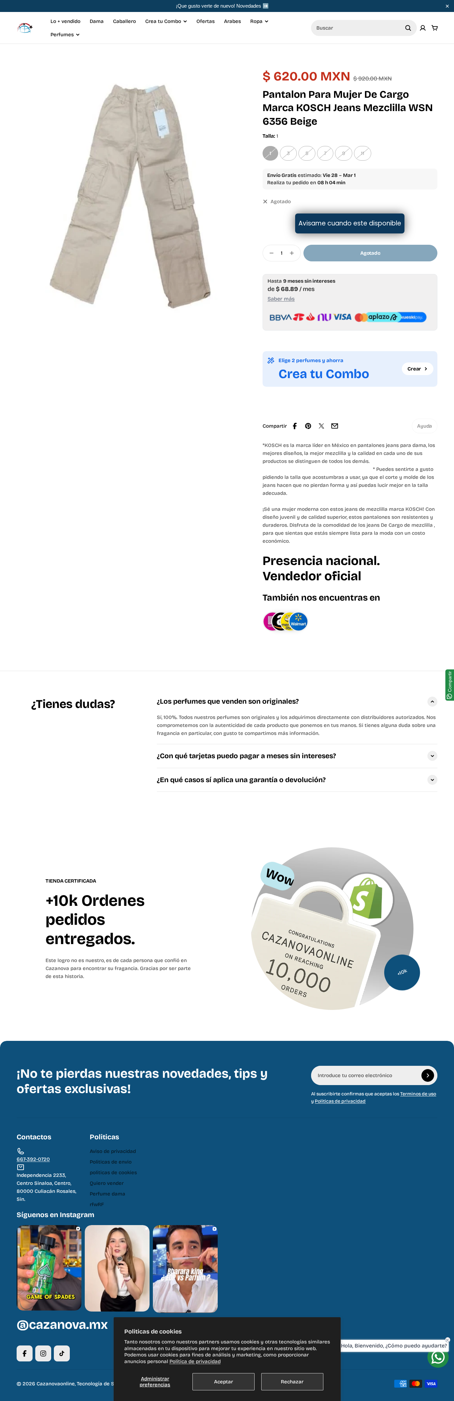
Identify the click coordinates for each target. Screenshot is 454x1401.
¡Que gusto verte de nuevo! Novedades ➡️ (222, 6)
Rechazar (292, 1382)
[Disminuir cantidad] (270, 253)
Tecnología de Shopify (103, 1384)
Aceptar (223, 1382)
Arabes (232, 21)
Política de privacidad (195, 1361)
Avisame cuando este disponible (349, 223)
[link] (424, 426)
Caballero (124, 21)
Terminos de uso (418, 1094)
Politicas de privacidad (340, 1101)
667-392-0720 (33, 1159)
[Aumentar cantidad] (294, 253)
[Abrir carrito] (435, 28)
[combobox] (364, 28)
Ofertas (205, 21)
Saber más (281, 299)
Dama (97, 21)
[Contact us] (438, 1357)
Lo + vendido (65, 21)
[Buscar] (408, 28)
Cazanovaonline (56, 1384)
